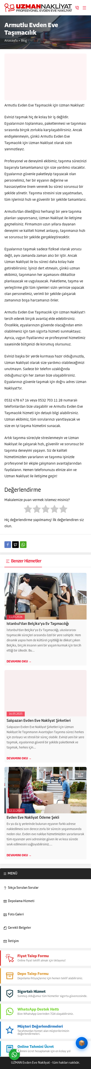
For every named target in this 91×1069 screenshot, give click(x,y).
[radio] (28, 510)
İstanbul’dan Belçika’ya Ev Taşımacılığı (38, 624)
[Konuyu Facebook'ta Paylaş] (7, 544)
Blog (24, 40)
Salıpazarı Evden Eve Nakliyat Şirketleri (39, 721)
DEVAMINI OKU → (19, 661)
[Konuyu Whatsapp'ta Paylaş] (23, 544)
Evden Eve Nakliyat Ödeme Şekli (33, 818)
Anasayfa (11, 40)
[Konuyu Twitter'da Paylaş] (15, 544)
